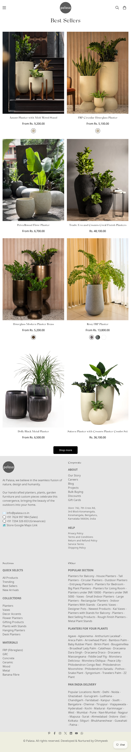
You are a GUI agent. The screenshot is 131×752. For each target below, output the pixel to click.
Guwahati (121, 720)
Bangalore (74, 704)
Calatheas (105, 648)
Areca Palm (75, 640)
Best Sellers (10, 586)
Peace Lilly (114, 660)
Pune (93, 712)
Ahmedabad (99, 716)
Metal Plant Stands (80, 621)
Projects (73, 488)
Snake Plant (76, 673)
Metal (6, 670)
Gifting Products (13, 622)
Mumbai (82, 712)
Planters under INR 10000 (84, 592)
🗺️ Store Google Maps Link (20, 525)
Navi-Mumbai (107, 712)
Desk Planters (11, 634)
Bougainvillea (119, 644)
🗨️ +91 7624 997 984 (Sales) (20, 517)
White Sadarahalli (104, 337)
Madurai (99, 708)
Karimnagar (114, 708)
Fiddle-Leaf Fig (97, 656)
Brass (33, 337)
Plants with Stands (14, 626)
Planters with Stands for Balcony (89, 613)
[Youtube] (76, 733)
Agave (72, 636)
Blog (71, 483)
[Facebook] (54, 733)
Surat (85, 716)
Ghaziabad (75, 696)
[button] (124, 8)
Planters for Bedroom (109, 584)
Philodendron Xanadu (99, 669)
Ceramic (8, 662)
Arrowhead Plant (96, 640)
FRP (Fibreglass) (13, 650)
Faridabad (91, 700)
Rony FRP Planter (97, 324)
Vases (6, 610)
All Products (10, 578)
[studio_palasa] (60, 733)
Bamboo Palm (118, 640)
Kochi (88, 708)
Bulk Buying (75, 492)
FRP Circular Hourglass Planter (98, 117)
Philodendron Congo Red (84, 665)
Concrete (8, 658)
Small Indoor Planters (100, 596)
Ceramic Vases (106, 605)
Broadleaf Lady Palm (83, 648)
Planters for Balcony (81, 576)
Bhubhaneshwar (101, 720)
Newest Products (100, 609)
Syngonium (93, 673)
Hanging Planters (14, 630)
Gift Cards (74, 500)
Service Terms (76, 544)
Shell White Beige (33, 131)
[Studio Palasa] (65, 7)
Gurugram (91, 696)
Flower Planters (13, 618)
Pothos (120, 669)
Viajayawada (118, 704)
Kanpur (105, 700)
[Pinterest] (49, 733)
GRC (5, 654)
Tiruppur (102, 704)
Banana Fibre (11, 674)
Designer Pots (77, 609)
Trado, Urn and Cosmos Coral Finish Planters (97, 225)
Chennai (89, 704)
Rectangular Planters (94, 600)
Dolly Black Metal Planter (33, 431)
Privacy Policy (75, 533)
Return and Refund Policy (82, 540)
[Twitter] (65, 733)
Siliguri (84, 720)
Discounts (74, 496)
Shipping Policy (77, 547)
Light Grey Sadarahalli (91, 337)
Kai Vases (119, 609)
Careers (73, 479)
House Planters (106, 576)
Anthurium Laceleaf (108, 636)
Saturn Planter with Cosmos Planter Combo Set (98, 431)
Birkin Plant (102, 644)
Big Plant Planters (79, 588)
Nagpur (123, 712)
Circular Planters (92, 580)
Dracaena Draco (95, 652)
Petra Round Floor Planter (33, 225)
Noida (115, 692)
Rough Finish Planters (112, 617)
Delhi (106, 692)
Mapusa (75, 716)
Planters (8, 606)
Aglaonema (85, 636)
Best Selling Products (81, 617)
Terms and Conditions (80, 537)
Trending (8, 582)
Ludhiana (106, 696)
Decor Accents (12, 614)
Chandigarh (75, 700)
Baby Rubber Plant (80, 644)
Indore (113, 716)
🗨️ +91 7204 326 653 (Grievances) (24, 521)
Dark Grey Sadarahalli (98, 337)
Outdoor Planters (116, 580)
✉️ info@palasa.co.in (16, 513)
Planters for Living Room (109, 588)
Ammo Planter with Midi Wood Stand (33, 117)
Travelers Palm (112, 673)
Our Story (74, 475)
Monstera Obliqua (94, 660)
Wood (6, 666)
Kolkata (73, 720)
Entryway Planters (81, 584)
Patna (73, 725)
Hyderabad (75, 708)
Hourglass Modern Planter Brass (33, 324)
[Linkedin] (71, 733)
